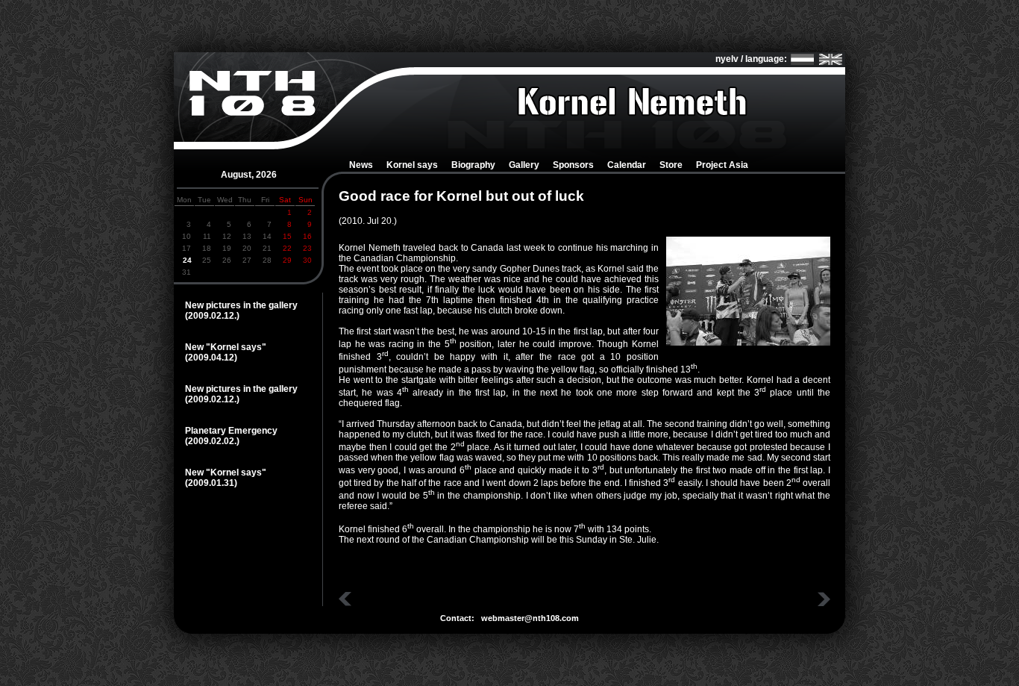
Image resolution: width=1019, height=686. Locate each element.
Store (671, 165)
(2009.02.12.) (212, 316)
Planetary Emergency (231, 430)
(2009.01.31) (211, 483)
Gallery (524, 165)
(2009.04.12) (211, 357)
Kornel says (412, 165)
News (361, 165)
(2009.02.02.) (212, 441)
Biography (473, 165)
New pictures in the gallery (241, 305)
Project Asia (722, 165)
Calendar (626, 165)
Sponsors (573, 165)
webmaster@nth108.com (530, 618)
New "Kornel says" (225, 347)
